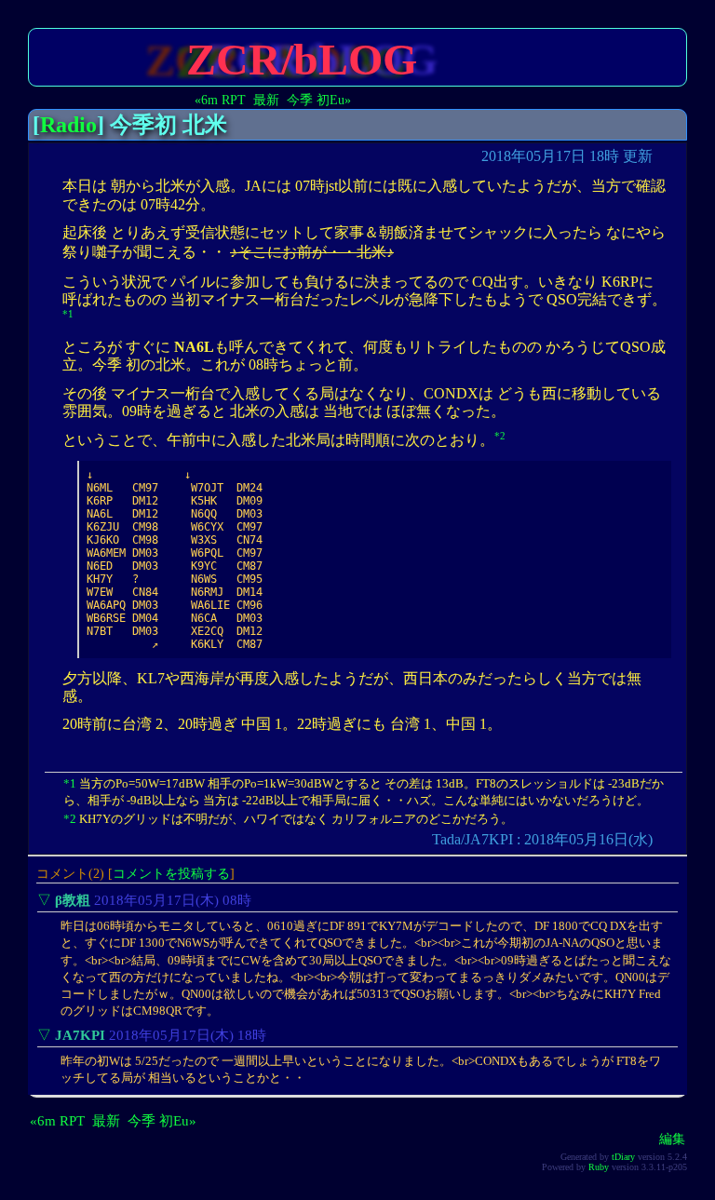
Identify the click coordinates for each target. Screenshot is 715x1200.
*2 (500, 435)
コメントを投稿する (171, 873)
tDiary (623, 1157)
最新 (266, 99)
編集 (672, 1138)
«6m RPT (220, 99)
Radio (68, 125)
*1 (68, 313)
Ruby (598, 1167)
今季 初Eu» (319, 99)
